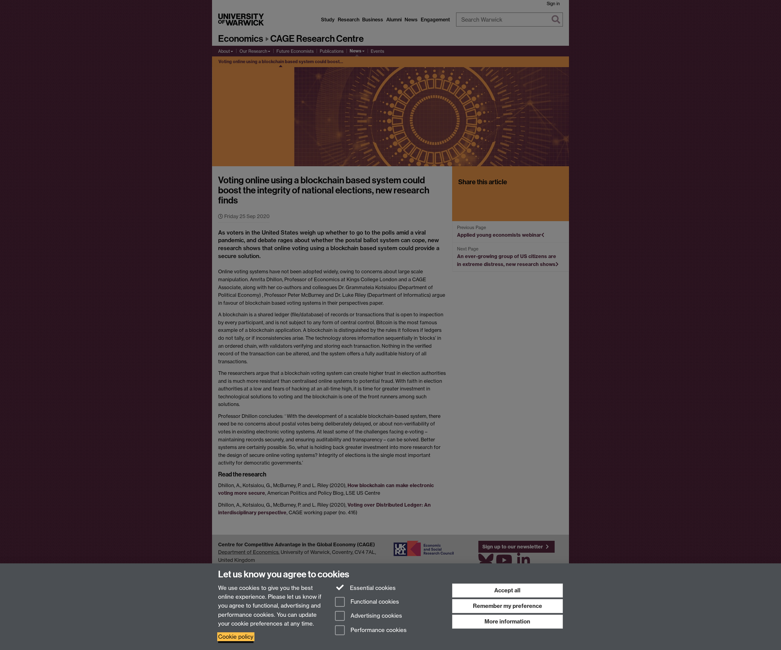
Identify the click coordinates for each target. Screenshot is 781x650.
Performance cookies (378, 630)
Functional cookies (374, 601)
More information (507, 621)
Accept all (507, 590)
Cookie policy (236, 636)
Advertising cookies (375, 615)
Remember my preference (507, 605)
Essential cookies (372, 587)
